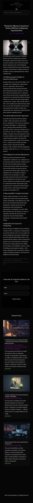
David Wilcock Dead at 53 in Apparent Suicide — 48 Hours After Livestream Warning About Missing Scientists (16, 341)
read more (8, 368)
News (22, 33)
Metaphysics (18, 33)
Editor (8, 398)
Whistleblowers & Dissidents (12, 348)
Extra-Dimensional (19, 346)
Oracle (8, 345)
